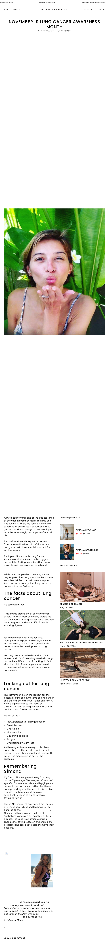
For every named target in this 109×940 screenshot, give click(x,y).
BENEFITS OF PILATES (71, 604)
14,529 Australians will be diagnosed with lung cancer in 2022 (26, 609)
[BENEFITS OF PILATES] (82, 587)
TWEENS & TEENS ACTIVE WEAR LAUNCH (82, 642)
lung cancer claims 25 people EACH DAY (26, 568)
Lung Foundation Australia (35, 809)
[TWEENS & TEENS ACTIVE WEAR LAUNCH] (82, 625)
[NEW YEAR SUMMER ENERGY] (82, 663)
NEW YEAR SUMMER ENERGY (75, 680)
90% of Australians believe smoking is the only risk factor (27, 633)
